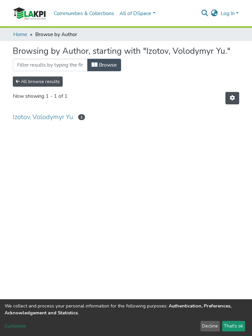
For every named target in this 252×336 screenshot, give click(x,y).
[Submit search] (205, 13)
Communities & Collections (84, 13)
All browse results (40, 81)
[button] (214, 13)
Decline (210, 326)
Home (20, 34)
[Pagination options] (232, 98)
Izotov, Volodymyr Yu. (43, 117)
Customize (15, 326)
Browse (107, 65)
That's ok (233, 326)
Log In (227, 13)
